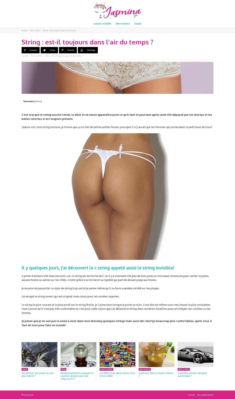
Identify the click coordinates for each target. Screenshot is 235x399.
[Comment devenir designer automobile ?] (195, 354)
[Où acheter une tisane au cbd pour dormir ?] (39, 354)
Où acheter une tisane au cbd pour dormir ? (37, 374)
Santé (25, 369)
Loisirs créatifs (106, 369)
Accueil (24, 30)
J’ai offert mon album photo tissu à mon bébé (117, 374)
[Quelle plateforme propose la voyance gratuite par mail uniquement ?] (78, 354)
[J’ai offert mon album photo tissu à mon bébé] (117, 354)
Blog (63, 369)
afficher (38, 101)
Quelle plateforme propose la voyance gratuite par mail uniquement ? (77, 376)
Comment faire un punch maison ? (156, 374)
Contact (191, 395)
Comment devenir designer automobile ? (192, 374)
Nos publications (205, 395)
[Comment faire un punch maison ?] (156, 354)
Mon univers (35, 30)
